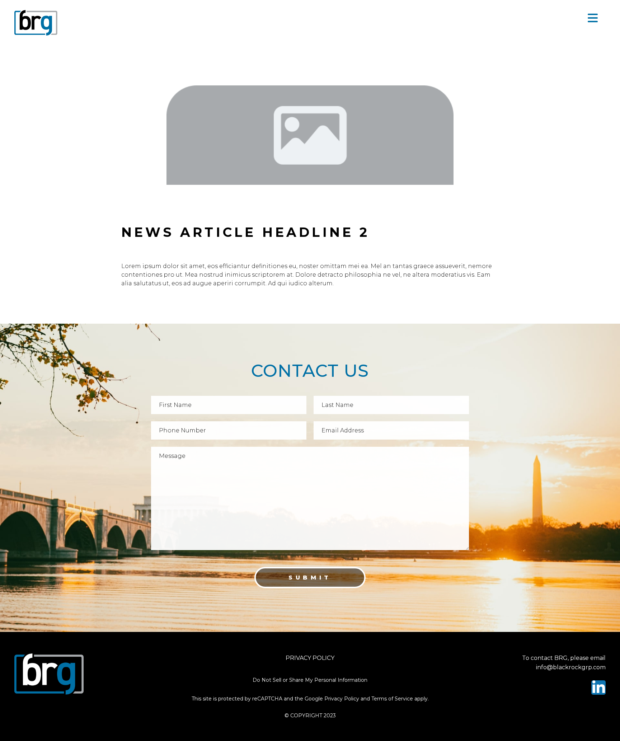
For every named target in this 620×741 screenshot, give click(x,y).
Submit (309, 577)
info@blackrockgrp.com (571, 667)
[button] (593, 18)
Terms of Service (392, 698)
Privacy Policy (310, 658)
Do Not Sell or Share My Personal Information (310, 680)
